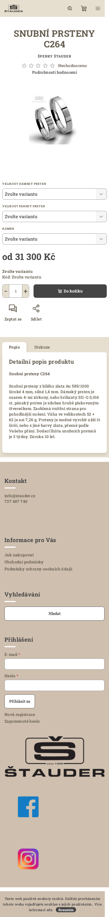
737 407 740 (15, 501)
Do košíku (73, 291)
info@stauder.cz (19, 495)
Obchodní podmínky (24, 562)
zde (49, 909)
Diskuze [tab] (42, 347)
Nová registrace (19, 714)
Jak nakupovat (19, 554)
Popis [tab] (14, 347)
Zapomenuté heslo (22, 721)
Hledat (55, 613)
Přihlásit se (19, 701)
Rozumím (66, 909)
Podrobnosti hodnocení (54, 72)
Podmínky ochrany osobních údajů (38, 569)
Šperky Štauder (54, 56)
